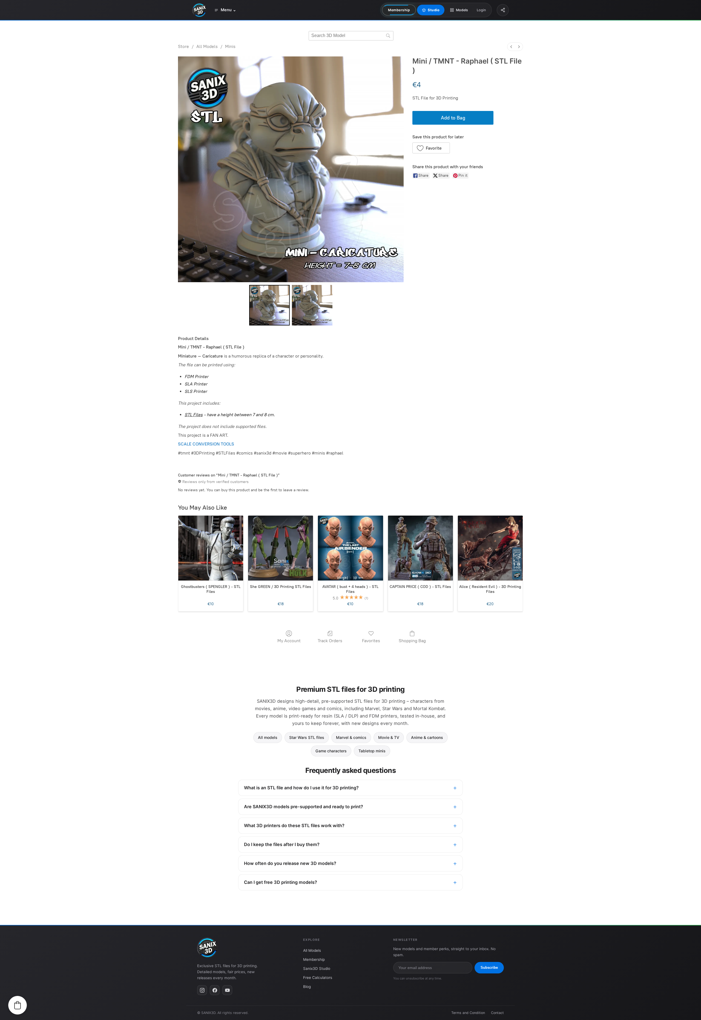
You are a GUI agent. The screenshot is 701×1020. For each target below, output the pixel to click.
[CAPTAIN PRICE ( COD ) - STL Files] (420, 548)
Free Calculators (317, 977)
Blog (307, 986)
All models (267, 737)
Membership (399, 10)
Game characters (331, 750)
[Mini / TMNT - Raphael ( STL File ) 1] (312, 305)
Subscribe (489, 967)
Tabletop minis (372, 750)
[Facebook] (215, 990)
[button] (431, 147)
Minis (230, 46)
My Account (289, 640)
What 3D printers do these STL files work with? (294, 825)
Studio (433, 10)
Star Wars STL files (306, 737)
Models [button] (462, 10)
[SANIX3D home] (199, 10)
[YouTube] (227, 990)
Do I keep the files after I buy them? (282, 844)
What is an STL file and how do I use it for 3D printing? (301, 787)
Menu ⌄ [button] (228, 9)
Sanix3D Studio (316, 968)
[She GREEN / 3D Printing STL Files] (280, 548)
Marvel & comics (351, 737)
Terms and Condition (468, 1013)
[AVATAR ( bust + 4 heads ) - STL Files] (350, 548)
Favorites (371, 640)
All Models (207, 46)
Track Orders (330, 640)
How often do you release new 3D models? (290, 863)
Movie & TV (388, 737)
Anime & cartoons (427, 737)
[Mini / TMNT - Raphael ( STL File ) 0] (269, 305)
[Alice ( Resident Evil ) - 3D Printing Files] (490, 548)
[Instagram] (202, 990)
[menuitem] (511, 47)
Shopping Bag (412, 640)
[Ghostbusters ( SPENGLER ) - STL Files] (210, 548)
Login (481, 10)
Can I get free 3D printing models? (280, 882)
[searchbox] (351, 36)
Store (183, 46)
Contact (497, 1013)
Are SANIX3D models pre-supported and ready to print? (303, 806)
